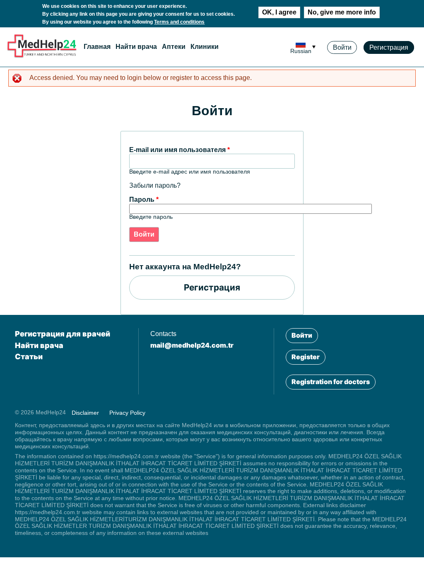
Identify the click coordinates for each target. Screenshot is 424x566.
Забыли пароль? (155, 185)
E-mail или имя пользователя (179, 149)
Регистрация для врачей (62, 333)
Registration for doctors (331, 381)
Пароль (144, 199)
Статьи (29, 356)
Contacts (163, 333)
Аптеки (174, 46)
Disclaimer (85, 412)
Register (306, 357)
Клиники (204, 46)
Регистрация (388, 47)
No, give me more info (342, 12)
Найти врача (136, 46)
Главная (97, 46)
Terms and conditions (179, 22)
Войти (342, 47)
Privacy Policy (127, 412)
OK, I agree (279, 12)
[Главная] (42, 56)
